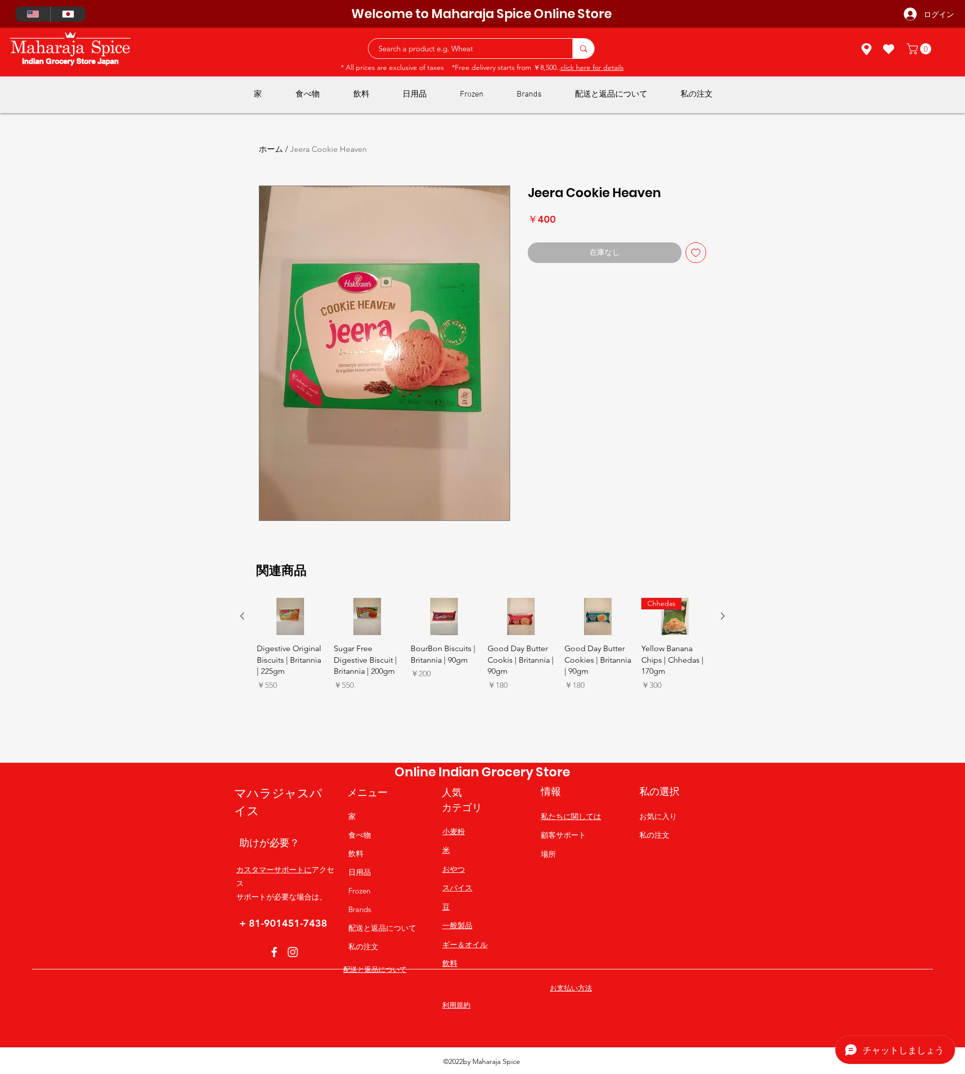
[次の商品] (723, 616)
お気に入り (658, 816)
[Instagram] (293, 952)
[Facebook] (274, 952)
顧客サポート (563, 835)
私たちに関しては (571, 816)
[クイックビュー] (290, 617)
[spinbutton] (290, 706)
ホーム (271, 149)
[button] (920, 48)
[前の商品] (242, 616)
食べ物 (359, 835)
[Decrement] (264, 706)
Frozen (359, 891)
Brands (359, 909)
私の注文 (363, 946)
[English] (33, 14)
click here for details (592, 67)
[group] (482, 676)
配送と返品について (382, 928)
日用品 (359, 872)
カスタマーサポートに (274, 869)
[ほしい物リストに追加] (696, 252)
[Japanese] (67, 14)
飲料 (355, 853)
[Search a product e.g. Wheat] (583, 48)
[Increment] (315, 706)
